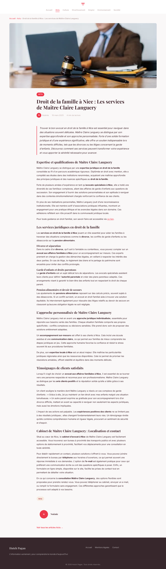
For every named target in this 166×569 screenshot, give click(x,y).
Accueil (49, 10)
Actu (58, 10)
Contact (115, 547)
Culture (66, 10)
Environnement (104, 10)
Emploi (91, 10)
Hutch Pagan (17, 548)
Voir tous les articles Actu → (50, 527)
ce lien (110, 219)
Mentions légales (102, 547)
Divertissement (78, 10)
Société (117, 10)
